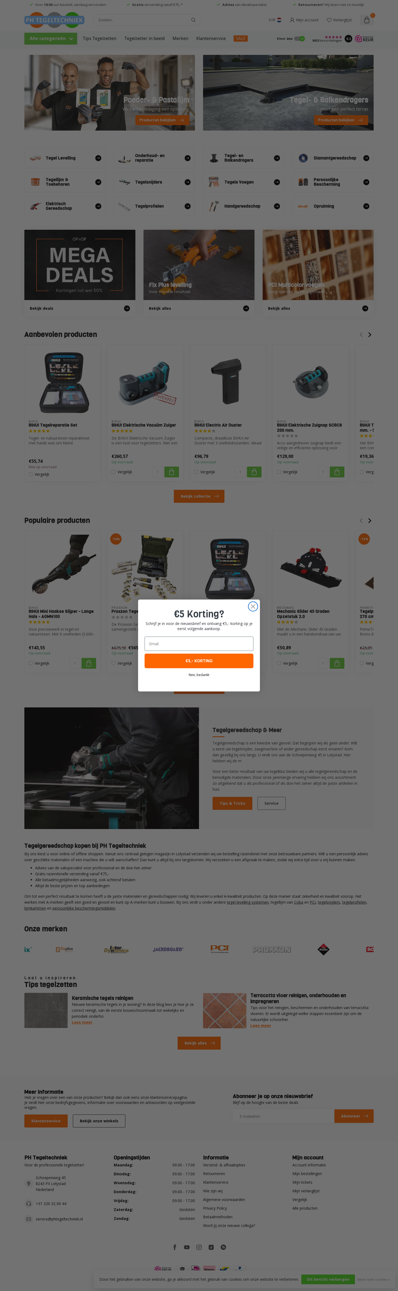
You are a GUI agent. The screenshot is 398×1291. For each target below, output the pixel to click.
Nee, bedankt (199, 675)
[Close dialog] (253, 606)
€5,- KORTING (199, 661)
